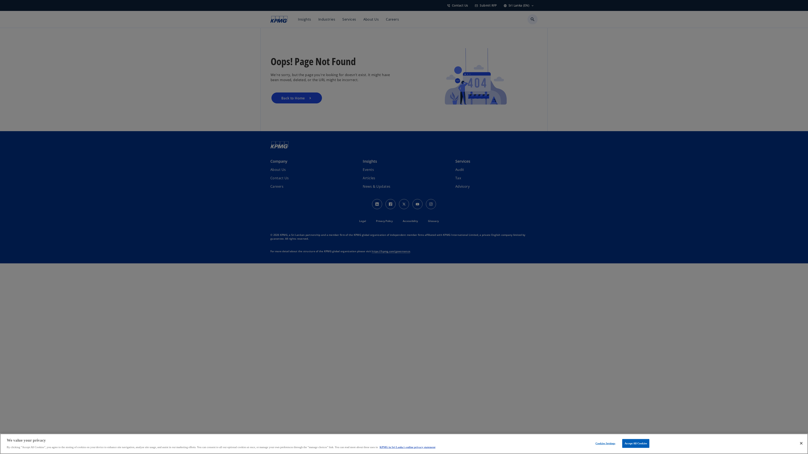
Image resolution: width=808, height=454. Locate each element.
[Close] (801, 443)
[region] (404, 444)
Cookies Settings (605, 443)
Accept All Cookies (636, 443)
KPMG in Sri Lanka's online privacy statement (407, 447)
